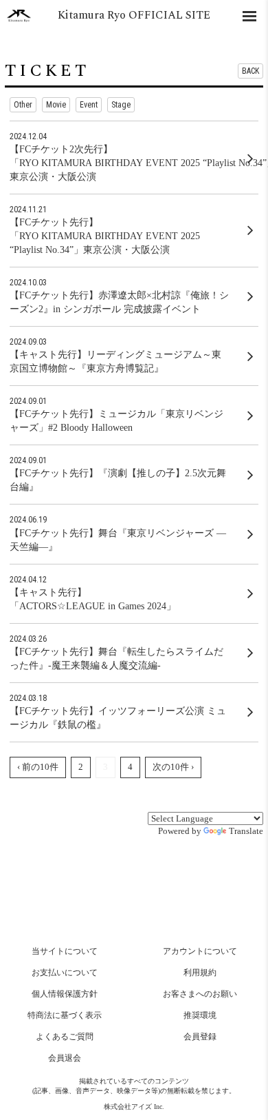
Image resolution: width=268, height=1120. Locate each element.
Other (23, 105)
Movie (56, 105)
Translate (246, 831)
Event (89, 105)
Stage (121, 105)
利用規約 (199, 972)
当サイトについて (65, 951)
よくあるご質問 (64, 1036)
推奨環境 (199, 1015)
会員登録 (199, 1036)
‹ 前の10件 (37, 767)
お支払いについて (65, 972)
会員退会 (64, 1058)
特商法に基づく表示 (64, 1015)
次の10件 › (173, 767)
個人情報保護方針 (65, 994)
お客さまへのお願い (200, 994)
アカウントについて (200, 951)
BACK (250, 71)
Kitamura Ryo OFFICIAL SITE (134, 15)
